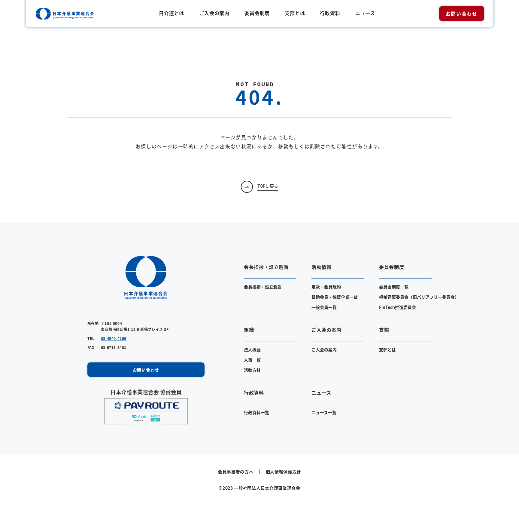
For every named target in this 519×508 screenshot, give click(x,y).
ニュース (365, 13)
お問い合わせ (462, 13)
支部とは (295, 13)
